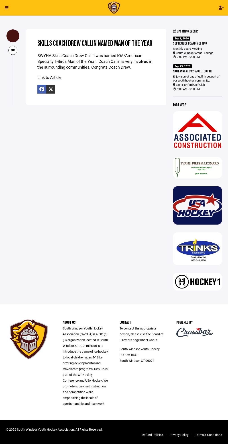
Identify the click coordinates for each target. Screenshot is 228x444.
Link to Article (49, 77)
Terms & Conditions (208, 435)
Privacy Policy (179, 435)
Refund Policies (152, 435)
